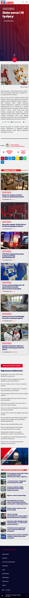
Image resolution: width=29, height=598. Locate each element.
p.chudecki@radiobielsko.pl (18, 146)
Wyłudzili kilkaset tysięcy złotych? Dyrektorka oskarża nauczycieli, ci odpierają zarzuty (17, 502)
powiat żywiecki (8, 9)
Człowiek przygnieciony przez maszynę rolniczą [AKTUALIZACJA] (13, 256)
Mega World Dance (9, 460)
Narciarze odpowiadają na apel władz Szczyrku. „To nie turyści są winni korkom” (17, 522)
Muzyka (4, 457)
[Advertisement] (14, 38)
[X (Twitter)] (4, 590)
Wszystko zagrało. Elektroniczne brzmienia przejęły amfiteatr (14, 225)
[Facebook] (10, 590)
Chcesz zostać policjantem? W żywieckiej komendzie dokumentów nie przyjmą (13, 287)
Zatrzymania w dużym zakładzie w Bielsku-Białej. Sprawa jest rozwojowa (17, 536)
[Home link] (7, 2)
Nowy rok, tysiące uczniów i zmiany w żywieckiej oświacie (13, 196)
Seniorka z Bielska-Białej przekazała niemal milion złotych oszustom (15, 488)
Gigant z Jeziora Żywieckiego (16, 495)
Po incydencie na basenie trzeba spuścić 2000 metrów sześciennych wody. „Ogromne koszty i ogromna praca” (17, 476)
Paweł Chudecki (15, 145)
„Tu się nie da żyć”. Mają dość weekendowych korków (16, 482)
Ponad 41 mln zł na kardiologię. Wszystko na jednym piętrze (13, 317)
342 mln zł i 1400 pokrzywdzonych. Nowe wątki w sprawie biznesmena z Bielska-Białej (17, 516)
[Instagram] (8, 590)
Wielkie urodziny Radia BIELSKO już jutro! (12, 424)
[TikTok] (6, 590)
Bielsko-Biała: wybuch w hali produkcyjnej (16, 509)
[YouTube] (3, 590)
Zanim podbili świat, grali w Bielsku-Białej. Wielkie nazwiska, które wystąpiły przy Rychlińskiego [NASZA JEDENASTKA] (14, 419)
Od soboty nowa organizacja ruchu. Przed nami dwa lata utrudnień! (16, 529)
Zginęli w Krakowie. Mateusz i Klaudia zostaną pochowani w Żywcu (13, 348)
